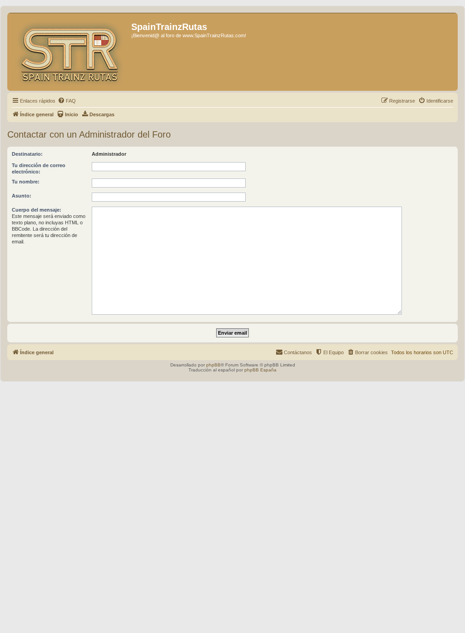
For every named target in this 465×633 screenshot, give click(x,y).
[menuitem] (67, 100)
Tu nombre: (26, 181)
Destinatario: (27, 154)
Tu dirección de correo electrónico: (38, 168)
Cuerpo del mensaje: (36, 210)
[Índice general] (70, 52)
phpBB (213, 364)
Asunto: (21, 195)
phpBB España (260, 369)
